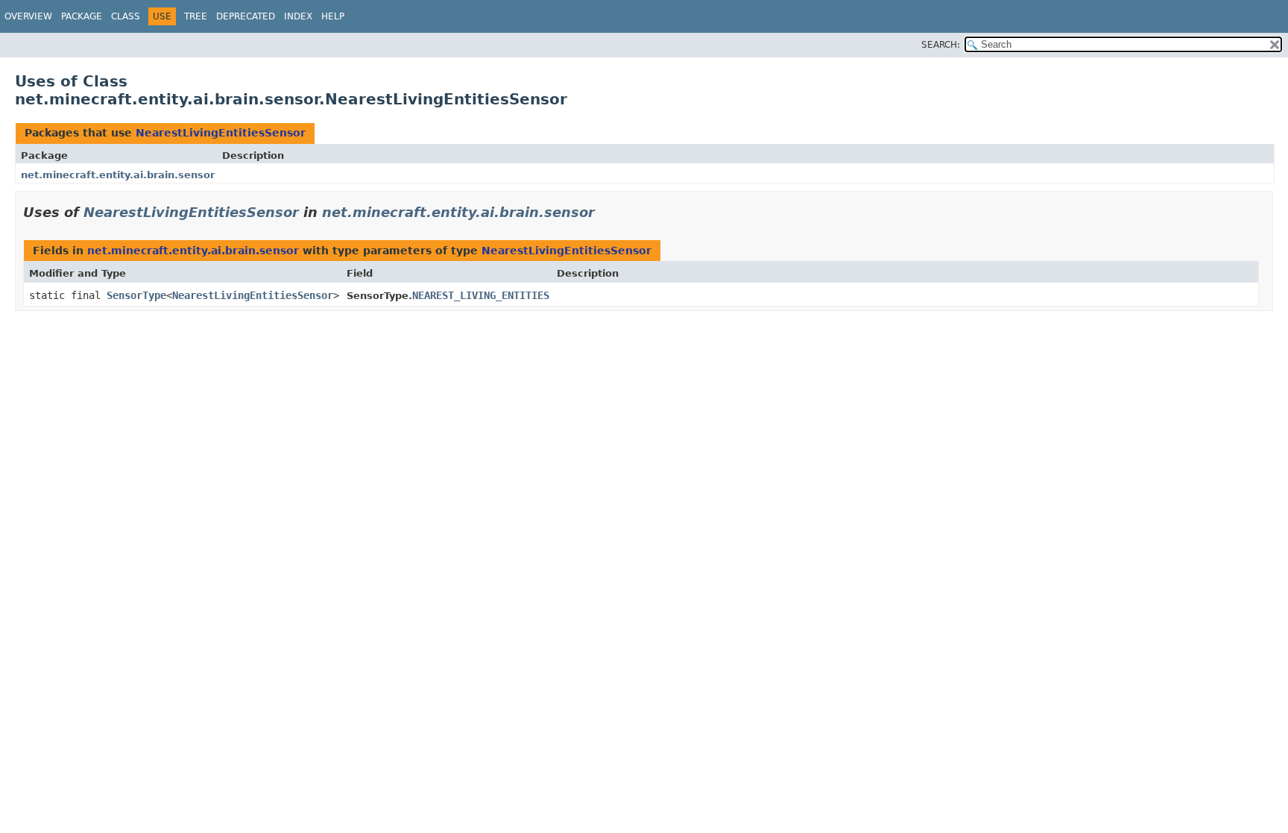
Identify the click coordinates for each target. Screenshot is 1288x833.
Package (81, 16)
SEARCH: (940, 45)
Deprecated (245, 16)
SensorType (136, 295)
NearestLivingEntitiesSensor (221, 133)
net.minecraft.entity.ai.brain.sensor (118, 174)
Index (298, 16)
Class (125, 16)
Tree (195, 16)
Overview (28, 16)
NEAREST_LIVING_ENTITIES (480, 295)
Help (332, 16)
